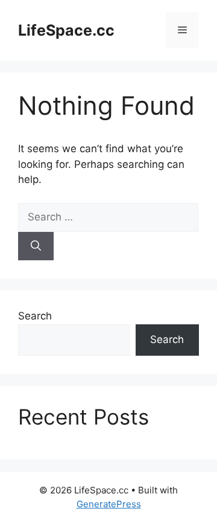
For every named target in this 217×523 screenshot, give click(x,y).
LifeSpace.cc (66, 30)
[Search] (36, 246)
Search (35, 316)
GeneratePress (109, 504)
